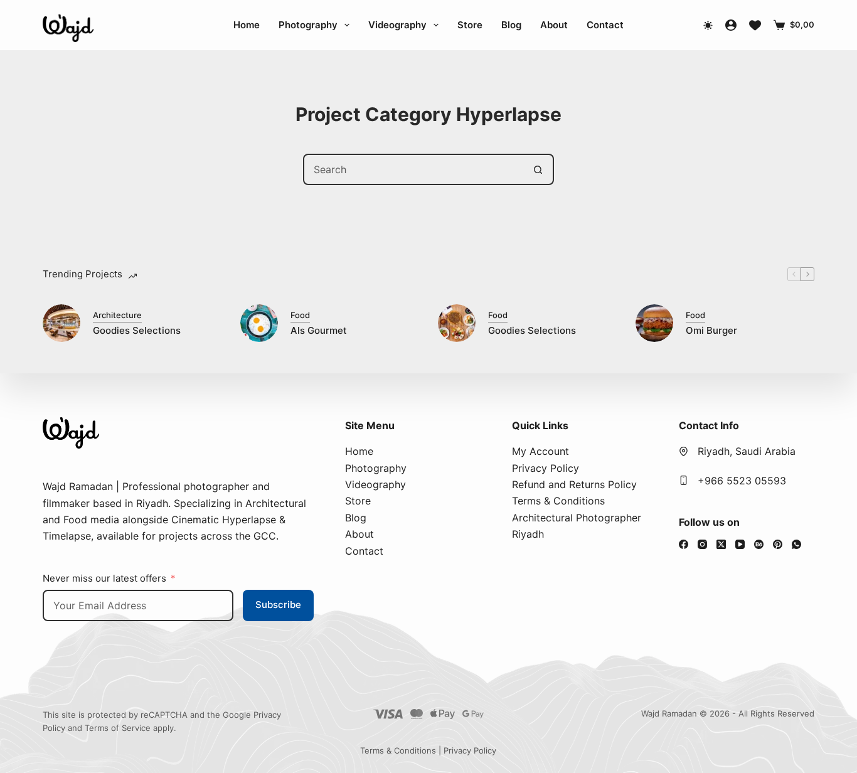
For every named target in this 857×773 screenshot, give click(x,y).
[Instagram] (702, 544)
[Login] (731, 25)
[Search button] (538, 169)
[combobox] (414, 169)
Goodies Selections (137, 330)
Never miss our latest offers (104, 578)
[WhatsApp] (796, 544)
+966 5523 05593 (742, 480)
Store (469, 25)
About (554, 25)
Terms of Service (118, 728)
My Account (540, 451)
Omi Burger (711, 330)
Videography (397, 25)
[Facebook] (683, 544)
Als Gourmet (318, 330)
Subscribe (278, 604)
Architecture (117, 315)
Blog (511, 25)
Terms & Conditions (558, 500)
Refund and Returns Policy (574, 484)
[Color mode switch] (708, 25)
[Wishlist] (755, 25)
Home (246, 25)
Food (300, 315)
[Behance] (759, 544)
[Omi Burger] (654, 323)
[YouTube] (740, 544)
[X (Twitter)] (721, 544)
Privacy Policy (545, 468)
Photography (308, 25)
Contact (605, 25)
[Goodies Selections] (61, 323)
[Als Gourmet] (259, 323)
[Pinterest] (777, 544)
